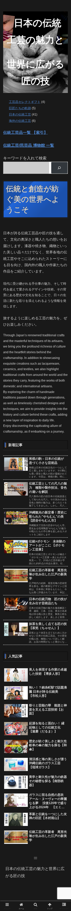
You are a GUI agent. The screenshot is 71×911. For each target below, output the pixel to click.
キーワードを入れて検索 (25, 158)
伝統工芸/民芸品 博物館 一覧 (28, 145)
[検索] (59, 168)
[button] (63, 637)
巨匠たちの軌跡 (20, 108)
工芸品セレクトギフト (24, 102)
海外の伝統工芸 (20, 120)
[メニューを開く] (35, 858)
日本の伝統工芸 (20, 114)
